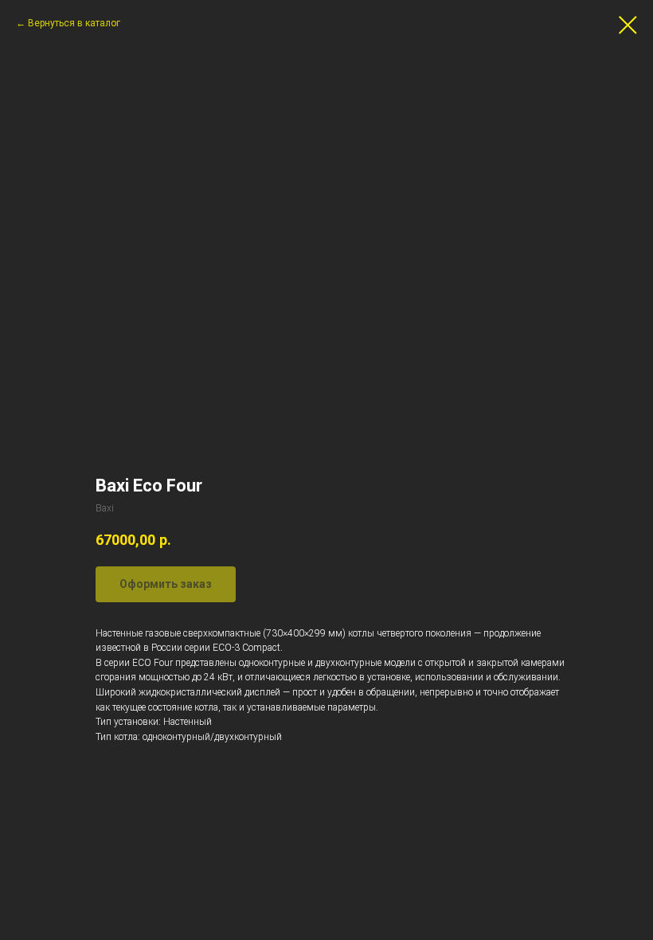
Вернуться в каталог (74, 23)
